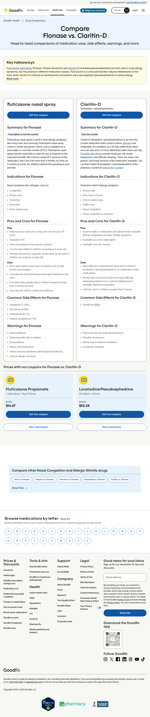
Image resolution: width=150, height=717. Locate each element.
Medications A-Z (11, 588)
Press (60, 590)
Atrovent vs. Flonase (68, 479)
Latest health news (38, 592)
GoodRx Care (10, 628)
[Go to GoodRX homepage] (13, 10)
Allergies (33, 608)
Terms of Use (86, 577)
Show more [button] (13, 78)
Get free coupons (38, 115)
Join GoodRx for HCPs (136, 2)
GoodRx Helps (63, 605)
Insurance (8, 570)
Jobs (59, 611)
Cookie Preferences (89, 593)
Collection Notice (88, 587)
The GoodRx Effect (66, 600)
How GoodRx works (38, 566)
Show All (65, 518)
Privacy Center (87, 572)
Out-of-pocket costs (13, 607)
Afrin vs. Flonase (22, 479)
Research (61, 595)
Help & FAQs (63, 566)
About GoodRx (64, 584)
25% (97, 304)
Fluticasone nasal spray (19, 68)
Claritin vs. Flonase (119, 479)
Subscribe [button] (133, 613)
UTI (31, 613)
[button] (93, 10)
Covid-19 (33, 619)
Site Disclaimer (87, 582)
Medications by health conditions (14, 595)
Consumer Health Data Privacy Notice (89, 599)
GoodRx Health (12, 20)
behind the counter (112, 167)
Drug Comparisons (36, 20)
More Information (38, 427)
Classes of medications (14, 602)
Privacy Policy (86, 566)
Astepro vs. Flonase (44, 479)
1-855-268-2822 (15, 682)
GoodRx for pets (11, 617)
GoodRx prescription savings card (13, 582)
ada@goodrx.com (34, 682)
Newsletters (35, 603)
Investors (61, 616)
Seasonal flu (35, 624)
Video (32, 598)
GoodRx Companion (13, 623)
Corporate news (64, 621)
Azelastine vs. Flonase (94, 479)
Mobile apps (9, 575)
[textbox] (125, 577)
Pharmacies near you (39, 572)
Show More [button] (18, 488)
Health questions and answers (39, 631)
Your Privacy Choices (86, 607)
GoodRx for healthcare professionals (40, 578)
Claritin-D (73, 68)
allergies (127, 143)
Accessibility (63, 572)
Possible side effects (91, 153)
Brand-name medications (15, 612)
